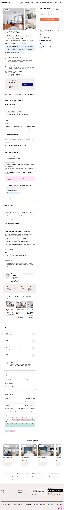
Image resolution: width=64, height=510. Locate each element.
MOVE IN (42, 13)
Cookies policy (19, 492)
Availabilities (31, 94)
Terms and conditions (21, 494)
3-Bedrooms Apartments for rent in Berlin (8, 477)
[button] (57, 2)
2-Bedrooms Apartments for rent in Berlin (54, 474)
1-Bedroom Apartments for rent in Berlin (39, 474)
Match (32, 2)
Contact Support (36, 494)
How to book (18, 94)
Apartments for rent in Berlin (23, 473)
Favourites (44, 2)
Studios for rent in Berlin (53, 476)
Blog (2, 494)
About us (3, 492)
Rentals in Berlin (5, 473)
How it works (38, 2)
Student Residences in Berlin (8, 479)
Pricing (24, 94)
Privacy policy (19, 490)
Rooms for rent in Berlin (37, 476)
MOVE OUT (53, 13)
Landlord (11, 94)
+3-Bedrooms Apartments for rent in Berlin (23, 477)
